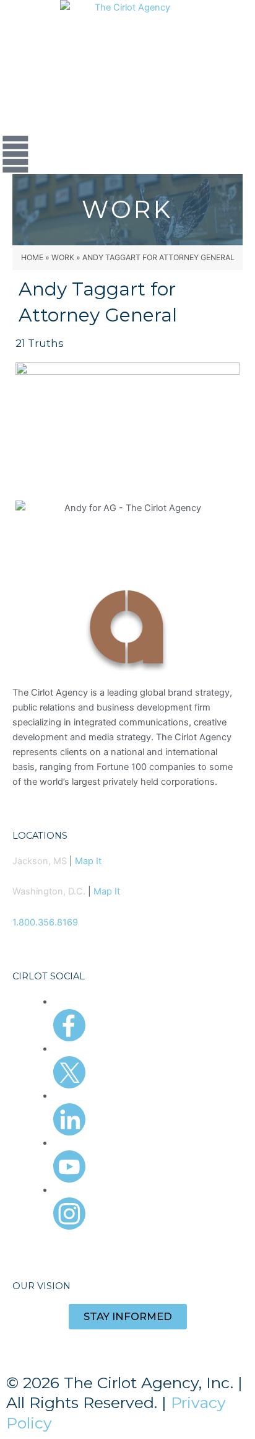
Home (32, 257)
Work (62, 257)
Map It (88, 861)
